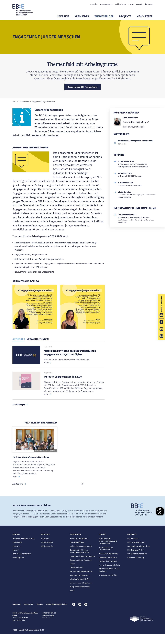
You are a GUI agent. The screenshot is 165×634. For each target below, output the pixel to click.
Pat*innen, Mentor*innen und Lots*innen (30, 457)
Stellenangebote (18, 558)
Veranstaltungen (106, 4)
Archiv (72, 591)
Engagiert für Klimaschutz (108, 561)
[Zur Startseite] (22, 10)
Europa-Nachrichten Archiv (137, 554)
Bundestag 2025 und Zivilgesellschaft (106, 548)
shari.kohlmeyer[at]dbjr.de (133, 127)
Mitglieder (82, 16)
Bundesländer (17, 542)
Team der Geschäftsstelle (21, 554)
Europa (72, 564)
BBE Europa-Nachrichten (136, 542)
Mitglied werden (47, 542)
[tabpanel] (35, 308)
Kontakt (139, 4)
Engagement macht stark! (108, 557)
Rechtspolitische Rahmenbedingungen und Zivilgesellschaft (108, 541)
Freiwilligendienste (77, 568)
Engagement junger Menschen (80, 560)
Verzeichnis (45, 539)
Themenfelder (104, 16)
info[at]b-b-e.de (48, 615)
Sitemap (40, 604)
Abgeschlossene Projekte (108, 575)
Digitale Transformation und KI (81, 546)
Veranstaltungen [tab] (38, 339)
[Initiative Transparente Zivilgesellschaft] (141, 619)
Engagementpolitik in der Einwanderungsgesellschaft (79, 551)
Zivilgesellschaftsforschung (79, 587)
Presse (131, 4)
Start (14, 102)
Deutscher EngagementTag (108, 554)
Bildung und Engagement (79, 539)
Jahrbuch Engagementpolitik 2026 (63, 376)
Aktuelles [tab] (18, 339)
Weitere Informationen (45, 135)
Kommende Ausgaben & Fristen (138, 546)
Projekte (125, 16)
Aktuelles (93, 4)
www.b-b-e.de (47, 618)
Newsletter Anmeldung (135, 558)
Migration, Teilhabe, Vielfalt (79, 579)
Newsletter (145, 16)
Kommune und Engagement (79, 575)
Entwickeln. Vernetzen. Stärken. (23, 539)
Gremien (15, 550)
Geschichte (16, 546)
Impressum (16, 604)
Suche (150, 4)
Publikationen (120, 4)
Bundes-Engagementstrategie (109, 565)
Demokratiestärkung (77, 542)
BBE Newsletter (133, 539)
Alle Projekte (17, 484)
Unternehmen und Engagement (81, 583)
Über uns (63, 16)
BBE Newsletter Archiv (135, 550)
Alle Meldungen (18, 405)
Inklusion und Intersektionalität (81, 571)
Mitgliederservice (47, 546)
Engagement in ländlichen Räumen (82, 556)
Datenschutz (28, 604)
